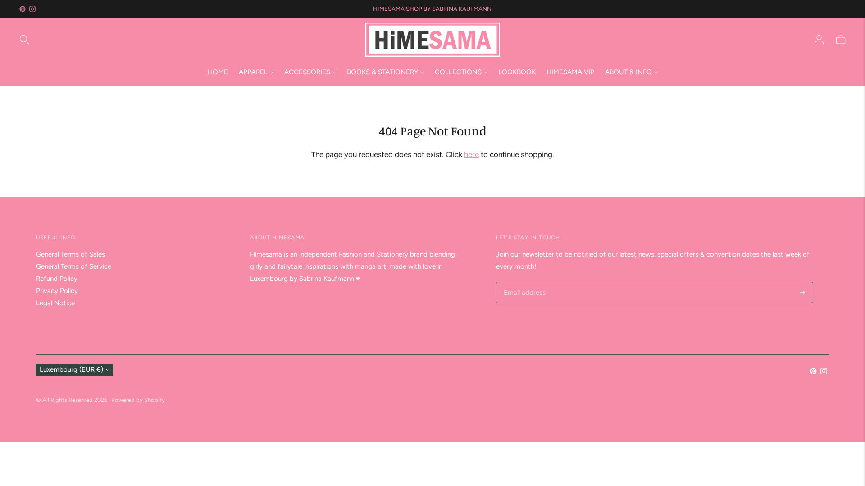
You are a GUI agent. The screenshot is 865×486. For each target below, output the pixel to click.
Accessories (307, 72)
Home (218, 72)
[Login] (819, 40)
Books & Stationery (382, 72)
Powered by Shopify (138, 399)
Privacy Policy (57, 291)
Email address (523, 282)
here (471, 154)
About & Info (628, 72)
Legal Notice (55, 303)
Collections (458, 72)
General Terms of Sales (70, 254)
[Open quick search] (191, 40)
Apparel (253, 72)
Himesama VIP (570, 72)
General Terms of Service (73, 266)
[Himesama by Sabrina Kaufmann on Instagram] (32, 9)
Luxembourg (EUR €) (71, 369)
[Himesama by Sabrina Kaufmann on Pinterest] (22, 9)
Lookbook (517, 72)
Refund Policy (56, 278)
